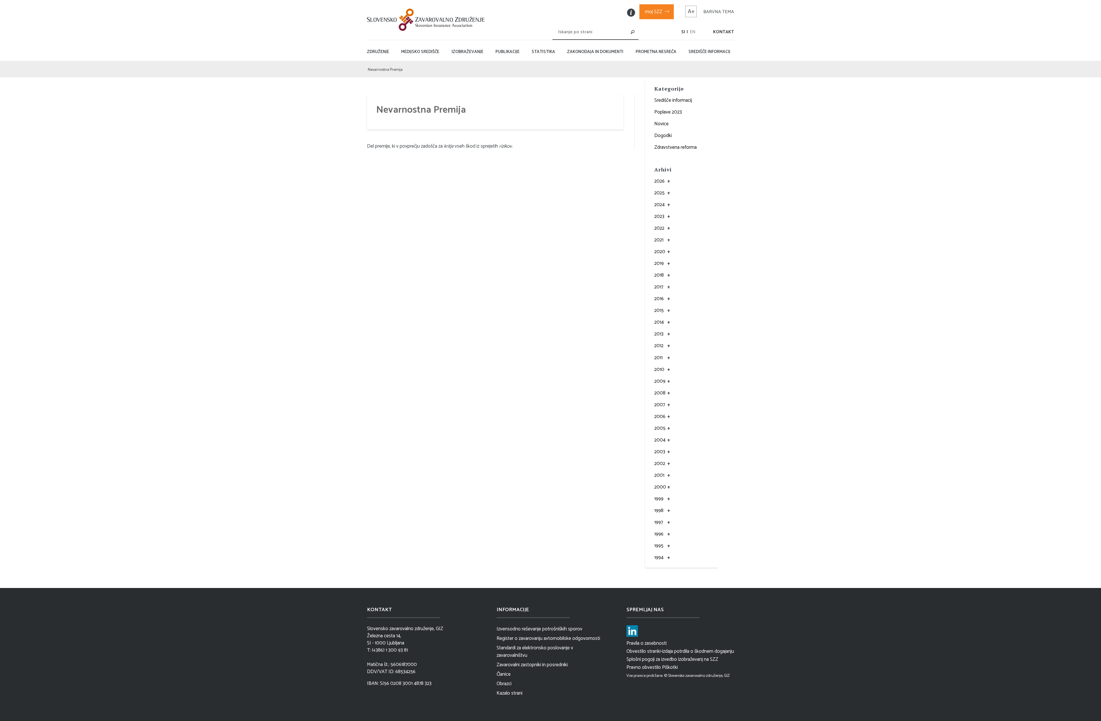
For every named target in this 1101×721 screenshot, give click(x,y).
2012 (658, 346)
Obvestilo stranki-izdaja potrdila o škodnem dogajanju (680, 651)
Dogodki (663, 136)
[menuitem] (683, 32)
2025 (659, 193)
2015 (659, 310)
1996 (658, 534)
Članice (504, 674)
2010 (659, 370)
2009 (659, 381)
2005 (659, 428)
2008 (659, 393)
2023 (659, 216)
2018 (659, 275)
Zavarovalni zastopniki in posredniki (532, 665)
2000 (660, 487)
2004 (659, 440)
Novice (661, 124)
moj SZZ (653, 12)
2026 (659, 181)
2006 (659, 417)
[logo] (427, 20)
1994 (658, 558)
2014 (659, 322)
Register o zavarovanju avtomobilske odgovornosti (548, 638)
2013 (658, 334)
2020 (659, 252)
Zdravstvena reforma (675, 147)
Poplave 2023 (668, 112)
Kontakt (723, 32)
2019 (659, 263)
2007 (659, 405)
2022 (659, 228)
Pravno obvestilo (643, 667)
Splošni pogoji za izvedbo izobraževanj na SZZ (672, 659)
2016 (659, 299)
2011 (658, 358)
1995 (658, 546)
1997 (658, 522)
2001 (659, 475)
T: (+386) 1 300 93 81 (387, 650)
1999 (658, 499)
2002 (659, 464)
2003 (659, 452)
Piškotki (670, 667)
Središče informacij (673, 100)
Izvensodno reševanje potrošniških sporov (539, 629)
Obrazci (504, 683)
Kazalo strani (509, 693)
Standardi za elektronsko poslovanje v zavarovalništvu (535, 651)
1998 (658, 511)
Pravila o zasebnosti (646, 643)
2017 (658, 287)
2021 (658, 240)
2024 (659, 205)
